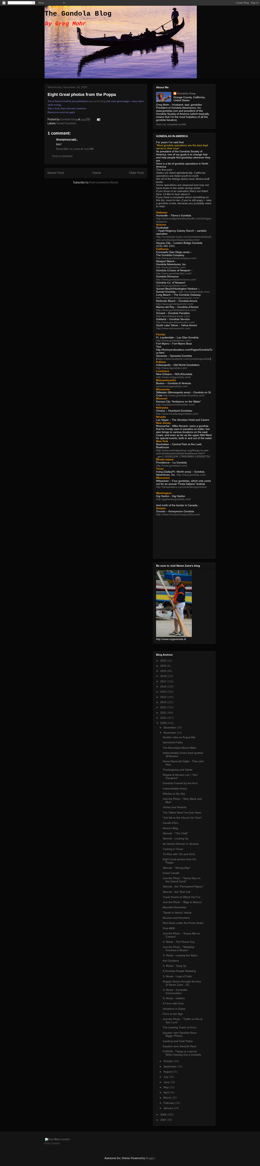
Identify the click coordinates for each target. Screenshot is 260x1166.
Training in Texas (173, 848)
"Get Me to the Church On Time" (182, 817)
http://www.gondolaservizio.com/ (175, 322)
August (168, 1071)
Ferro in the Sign (173, 1013)
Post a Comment (62, 156)
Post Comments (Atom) (103, 182)
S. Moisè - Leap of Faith (177, 976)
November (170, 732)
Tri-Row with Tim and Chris (179, 854)
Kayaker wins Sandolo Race (179, 1046)
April (166, 1092)
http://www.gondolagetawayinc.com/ (177, 297)
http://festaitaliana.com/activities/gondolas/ (181, 486)
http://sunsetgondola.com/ (194, 291)
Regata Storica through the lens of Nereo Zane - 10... (182, 983)
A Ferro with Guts (173, 1003)
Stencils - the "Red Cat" (177, 891)
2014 (163, 697)
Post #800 (169, 928)
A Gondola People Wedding (179, 970)
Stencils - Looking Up (175, 838)
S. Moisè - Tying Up (174, 965)
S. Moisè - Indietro (174, 998)
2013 (163, 702)
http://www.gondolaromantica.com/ (184, 395)
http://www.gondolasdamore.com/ (176, 310)
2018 (163, 676)
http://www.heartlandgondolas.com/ (177, 413)
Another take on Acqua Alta (179, 737)
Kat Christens (171, 960)
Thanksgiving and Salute (177, 769)
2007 (163, 1119)
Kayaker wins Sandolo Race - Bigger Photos (180, 1034)
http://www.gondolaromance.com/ (176, 279)
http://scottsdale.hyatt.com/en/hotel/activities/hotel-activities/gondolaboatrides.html (183, 238)
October (168, 1061)
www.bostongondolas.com (171, 386)
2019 (163, 670)
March (167, 1097)
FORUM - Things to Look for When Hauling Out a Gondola (182, 1053)
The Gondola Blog (78, 14)
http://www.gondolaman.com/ (173, 340)
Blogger (150, 1158)
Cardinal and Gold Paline (178, 1041)
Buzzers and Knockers (176, 917)
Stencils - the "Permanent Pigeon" (183, 886)
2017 (163, 681)
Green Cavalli (171, 872)
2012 (163, 707)
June (166, 1082)
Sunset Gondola (66, 123)
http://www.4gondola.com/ (171, 367)
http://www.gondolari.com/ (171, 465)
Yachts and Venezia (174, 807)
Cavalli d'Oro (170, 822)
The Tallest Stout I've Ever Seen (182, 812)
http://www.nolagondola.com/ (173, 377)
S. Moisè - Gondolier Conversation (175, 991)
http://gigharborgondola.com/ (173, 499)
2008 (163, 1114)
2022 (163, 660)
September (170, 1066)
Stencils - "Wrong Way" (176, 867)
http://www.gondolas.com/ (171, 285)
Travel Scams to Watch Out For (181, 897)
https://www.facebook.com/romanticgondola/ (183, 358)
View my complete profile (171, 124)
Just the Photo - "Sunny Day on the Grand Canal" (181, 880)
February (169, 1102)
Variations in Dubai (174, 1008)
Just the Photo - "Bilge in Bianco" (182, 902)
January (168, 1108)
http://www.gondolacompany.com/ (176, 258)
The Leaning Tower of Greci (179, 1027)
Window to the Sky (174, 793)
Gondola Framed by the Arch (180, 783)
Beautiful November (175, 907)
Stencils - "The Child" (175, 833)
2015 (163, 691)
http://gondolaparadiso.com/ (173, 316)
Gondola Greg (186, 93)
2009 (163, 722)
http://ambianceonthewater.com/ (175, 404)
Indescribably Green (175, 788)
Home (97, 173)
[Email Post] (98, 119)
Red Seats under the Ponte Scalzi (183, 922)
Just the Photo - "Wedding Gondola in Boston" (178, 948)
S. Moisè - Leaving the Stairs (180, 955)
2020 (163, 665)
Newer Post (56, 173)
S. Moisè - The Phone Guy (179, 941)
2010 (163, 717)
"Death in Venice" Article (177, 912)
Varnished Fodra (173, 742)
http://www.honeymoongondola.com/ (178, 514)
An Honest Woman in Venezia (181, 843)
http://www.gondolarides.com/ (173, 273)
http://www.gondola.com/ (171, 267)
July (166, 1076)
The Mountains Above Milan (179, 747)
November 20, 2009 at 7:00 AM (74, 149)
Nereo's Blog (170, 828)
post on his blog (97, 101)
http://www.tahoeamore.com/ (173, 328)
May (166, 1087)
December (170, 727)
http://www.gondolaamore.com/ (174, 303)
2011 (163, 712)
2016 (163, 686)
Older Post (136, 173)
